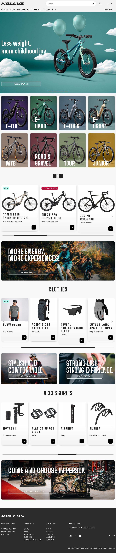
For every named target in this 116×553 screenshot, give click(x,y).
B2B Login (5, 534)
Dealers (46, 9)
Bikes (12, 9)
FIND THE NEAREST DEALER (32, 491)
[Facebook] (75, 536)
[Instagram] (70, 536)
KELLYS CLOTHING (28, 376)
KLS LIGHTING (84, 376)
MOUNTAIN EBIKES (28, 272)
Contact (50, 540)
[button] (2, 51)
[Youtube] (80, 536)
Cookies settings (8, 529)
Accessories (23, 9)
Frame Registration (32, 540)
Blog (54, 9)
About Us (50, 537)
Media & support (8, 532)
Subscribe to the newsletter (82, 528)
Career (49, 534)
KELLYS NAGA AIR (21, 84)
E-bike (4, 9)
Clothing (36, 9)
